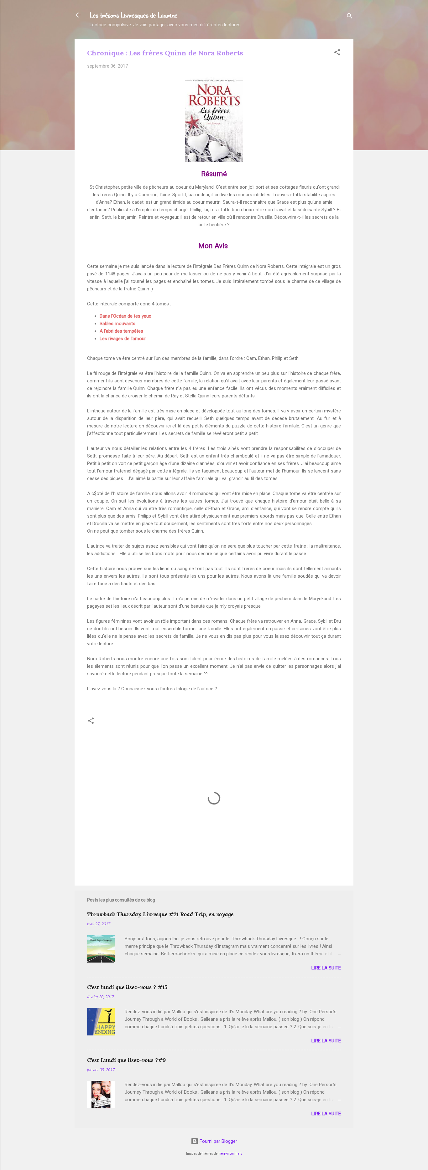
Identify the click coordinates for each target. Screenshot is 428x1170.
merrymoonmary (230, 1154)
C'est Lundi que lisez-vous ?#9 (126, 1060)
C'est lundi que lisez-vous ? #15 (127, 987)
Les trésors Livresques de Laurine (133, 15)
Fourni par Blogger (217, 1141)
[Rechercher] (349, 17)
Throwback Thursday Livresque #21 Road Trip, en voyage (160, 914)
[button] (337, 53)
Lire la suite (326, 968)
